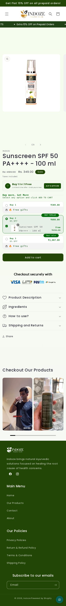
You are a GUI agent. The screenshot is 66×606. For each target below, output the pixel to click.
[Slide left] (25, 144)
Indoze (26, 598)
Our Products (15, 503)
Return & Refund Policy (21, 547)
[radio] (33, 207)
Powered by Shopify (41, 598)
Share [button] (9, 336)
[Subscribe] (55, 585)
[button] (6, 14)
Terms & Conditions (19, 555)
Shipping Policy (16, 563)
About (10, 518)
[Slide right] (40, 144)
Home (10, 495)
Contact (12, 510)
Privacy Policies (16, 540)
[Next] (59, 400)
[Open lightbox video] (17, 404)
